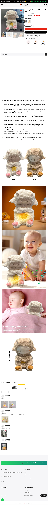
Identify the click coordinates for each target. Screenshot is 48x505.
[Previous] (3, 20)
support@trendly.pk (7, 476)
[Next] (21, 20)
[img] (7, 395)
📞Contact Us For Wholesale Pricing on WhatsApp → (19, 463)
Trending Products (28, 478)
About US (26, 480)
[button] (27, 13)
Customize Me (27, 474)
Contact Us (26, 483)
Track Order (3, 495)
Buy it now (35, 32)
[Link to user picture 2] (12, 404)
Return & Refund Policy (6, 493)
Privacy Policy (4, 491)
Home (25, 472)
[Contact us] (2, 499)
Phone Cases (27, 476)
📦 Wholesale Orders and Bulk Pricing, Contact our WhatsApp (17, 1)
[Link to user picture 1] (4, 404)
